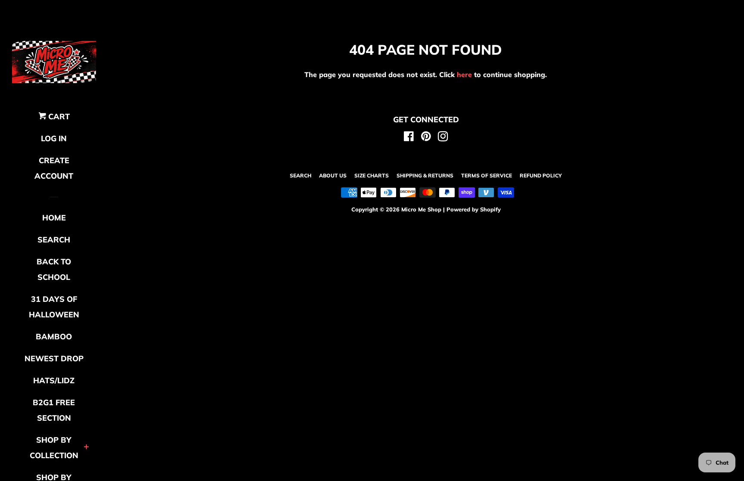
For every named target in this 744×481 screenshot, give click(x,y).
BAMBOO (54, 336)
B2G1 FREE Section (54, 410)
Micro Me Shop (421, 209)
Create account (53, 168)
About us (333, 175)
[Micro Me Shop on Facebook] (408, 137)
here (464, 74)
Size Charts (371, 175)
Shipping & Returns (425, 175)
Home (54, 218)
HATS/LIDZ (53, 380)
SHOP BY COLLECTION (54, 447)
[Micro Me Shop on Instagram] (443, 137)
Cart (58, 116)
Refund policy (541, 175)
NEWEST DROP (54, 358)
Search (300, 175)
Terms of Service (486, 175)
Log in (54, 138)
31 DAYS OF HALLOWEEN (54, 307)
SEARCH (53, 240)
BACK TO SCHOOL (54, 269)
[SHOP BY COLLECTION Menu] (86, 447)
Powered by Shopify (473, 209)
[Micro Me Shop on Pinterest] (426, 137)
